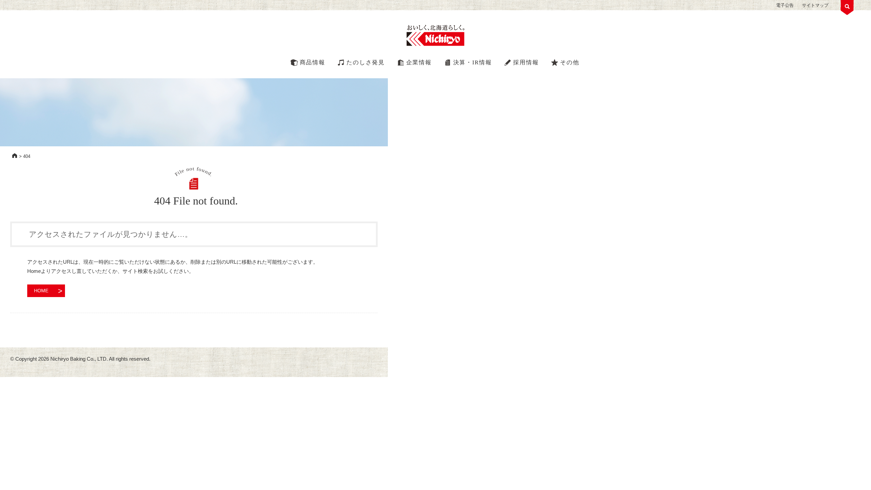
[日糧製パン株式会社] (435, 36)
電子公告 (785, 5)
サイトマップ (815, 5)
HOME (15, 155)
